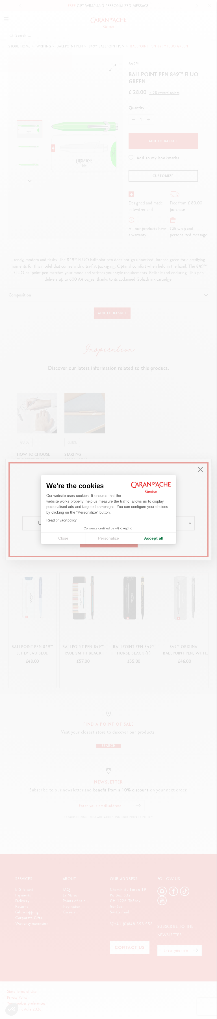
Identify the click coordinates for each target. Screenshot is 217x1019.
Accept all (153, 538)
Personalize (108, 538)
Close (63, 538)
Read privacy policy (61, 520)
